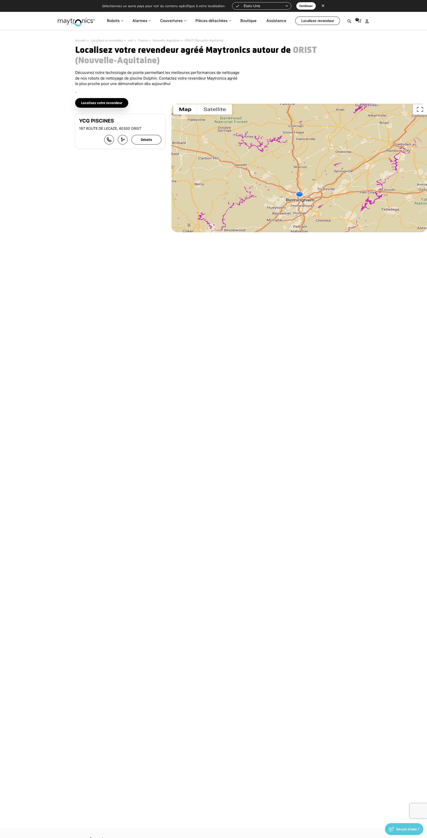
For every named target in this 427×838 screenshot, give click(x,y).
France (143, 40)
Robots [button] (113, 20)
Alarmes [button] (139, 20)
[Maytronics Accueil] (76, 19)
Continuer (306, 6)
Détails (146, 140)
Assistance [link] (276, 20)
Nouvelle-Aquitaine (166, 40)
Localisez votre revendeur (101, 103)
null (130, 40)
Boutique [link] (248, 20)
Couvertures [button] (171, 20)
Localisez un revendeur (107, 40)
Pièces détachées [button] (211, 20)
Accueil (80, 40)
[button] (261, 6)
